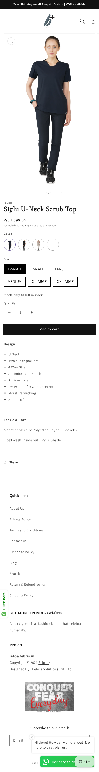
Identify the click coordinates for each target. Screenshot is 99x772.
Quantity (10, 303)
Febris (43, 662)
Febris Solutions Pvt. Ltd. (52, 669)
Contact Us (18, 541)
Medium (15, 280)
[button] (6, 21)
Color (8, 233)
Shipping (24, 225)
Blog (13, 563)
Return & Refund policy (27, 584)
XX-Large (65, 280)
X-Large (39, 280)
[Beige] (38, 245)
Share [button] (13, 462)
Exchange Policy (22, 552)
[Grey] (53, 245)
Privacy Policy (20, 519)
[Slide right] (61, 192)
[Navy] (10, 245)
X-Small (15, 268)
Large (60, 268)
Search (15, 573)
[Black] (24, 245)
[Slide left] (38, 192)
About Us (17, 508)
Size (7, 259)
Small (38, 268)
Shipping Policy (21, 595)
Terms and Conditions (27, 530)
